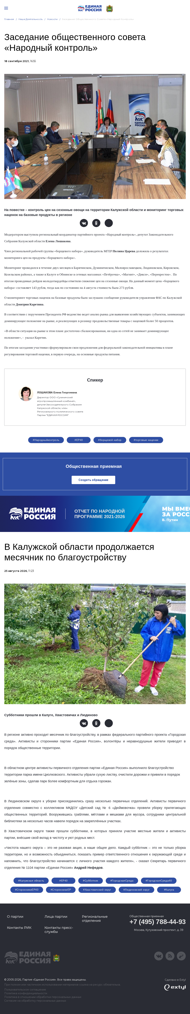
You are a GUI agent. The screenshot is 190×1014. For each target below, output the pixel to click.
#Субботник (90, 880)
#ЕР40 (79, 439)
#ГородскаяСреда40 (159, 880)
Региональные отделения (95, 919)
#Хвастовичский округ (97, 889)
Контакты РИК (19, 928)
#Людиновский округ (136, 889)
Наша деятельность (31, 19)
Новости (52, 19)
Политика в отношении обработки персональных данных (42, 997)
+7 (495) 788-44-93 (158, 921)
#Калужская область (31, 880)
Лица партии (56, 917)
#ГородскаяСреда (121, 880)
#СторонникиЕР (61, 889)
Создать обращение (93, 480)
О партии (15, 917)
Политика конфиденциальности (25, 993)
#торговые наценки (146, 439)
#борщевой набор (109, 439)
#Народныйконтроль (46, 439)
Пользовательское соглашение (25, 989)
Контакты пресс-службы (59, 930)
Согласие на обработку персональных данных (35, 1000)
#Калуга (169, 889)
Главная (9, 19)
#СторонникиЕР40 (26, 889)
